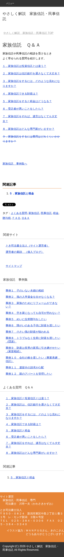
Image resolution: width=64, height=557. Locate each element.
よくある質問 (19, 213)
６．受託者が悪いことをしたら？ (23, 108)
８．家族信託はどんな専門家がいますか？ (28, 128)
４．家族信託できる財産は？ (20, 93)
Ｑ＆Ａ (26, 218)
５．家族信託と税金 (21, 193)
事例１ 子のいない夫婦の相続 (25, 290)
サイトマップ (14, 266)
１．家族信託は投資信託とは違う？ (24, 66)
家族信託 (34, 213)
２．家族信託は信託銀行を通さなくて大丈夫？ (31, 73)
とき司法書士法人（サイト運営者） (27, 245)
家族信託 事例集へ (15, 163)
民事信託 (46, 213)
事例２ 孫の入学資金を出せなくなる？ (30, 296)
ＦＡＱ (16, 218)
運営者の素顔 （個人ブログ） (25, 251)
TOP (28, 33)
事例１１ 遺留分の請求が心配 (25, 367)
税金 (56, 213)
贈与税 (7, 218)
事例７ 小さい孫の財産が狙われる (27, 331)
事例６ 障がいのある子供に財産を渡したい (33, 325)
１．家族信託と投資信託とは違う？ (27, 398)
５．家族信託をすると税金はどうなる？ (27, 101)
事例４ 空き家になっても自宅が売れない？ (33, 312)
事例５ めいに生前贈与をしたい (26, 319)
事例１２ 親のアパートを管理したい (29, 373)
